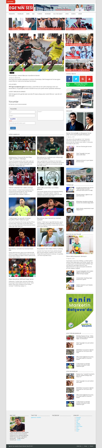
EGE (33, 14)
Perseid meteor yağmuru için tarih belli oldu (84, 195)
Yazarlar (78, 419)
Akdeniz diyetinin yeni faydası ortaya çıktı (84, 285)
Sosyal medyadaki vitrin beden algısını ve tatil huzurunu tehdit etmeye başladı (84, 272)
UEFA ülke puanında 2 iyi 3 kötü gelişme (47, 188)
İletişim (91, 446)
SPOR (66, 14)
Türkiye (78, 423)
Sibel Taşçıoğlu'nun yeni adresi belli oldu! (83, 154)
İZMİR (27, 14)
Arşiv (77, 431)
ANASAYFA (12, 14)
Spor (77, 428)
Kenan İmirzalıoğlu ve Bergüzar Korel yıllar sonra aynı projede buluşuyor (78, 134)
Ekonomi (78, 425)
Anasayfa (78, 417)
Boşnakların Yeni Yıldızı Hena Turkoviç (50, 249)
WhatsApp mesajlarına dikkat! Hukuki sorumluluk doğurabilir (85, 202)
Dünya (77, 429)
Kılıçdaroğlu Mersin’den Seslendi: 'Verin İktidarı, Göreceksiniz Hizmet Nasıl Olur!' (38, 1)
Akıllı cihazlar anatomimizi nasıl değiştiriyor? (85, 209)
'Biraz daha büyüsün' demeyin (76, 256)
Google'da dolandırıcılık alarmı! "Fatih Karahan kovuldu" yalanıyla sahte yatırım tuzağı (84, 189)
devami (19, 439)
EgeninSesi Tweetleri (36, 417)
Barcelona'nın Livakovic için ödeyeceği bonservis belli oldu (50, 158)
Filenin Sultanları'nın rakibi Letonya (21, 188)
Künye (85, 446)
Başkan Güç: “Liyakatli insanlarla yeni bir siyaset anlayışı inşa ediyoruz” (85, 375)
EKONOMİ (48, 14)
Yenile (10, 121)
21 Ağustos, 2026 (70, 137)
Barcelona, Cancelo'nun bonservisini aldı (21, 249)
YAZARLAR (20, 14)
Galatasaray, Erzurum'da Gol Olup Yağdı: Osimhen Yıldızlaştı (20, 158)
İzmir (77, 420)
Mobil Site (79, 446)
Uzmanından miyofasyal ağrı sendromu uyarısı (84, 278)
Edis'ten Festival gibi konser (84, 146)
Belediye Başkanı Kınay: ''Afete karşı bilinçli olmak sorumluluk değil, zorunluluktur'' (84, 337)
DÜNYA (73, 14)
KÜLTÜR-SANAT (58, 14)
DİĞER (80, 14)
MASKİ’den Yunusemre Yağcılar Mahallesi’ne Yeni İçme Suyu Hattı (85, 351)
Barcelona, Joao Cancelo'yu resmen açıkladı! (49, 219)
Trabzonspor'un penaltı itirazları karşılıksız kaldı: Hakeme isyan (20, 219)
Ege (77, 422)
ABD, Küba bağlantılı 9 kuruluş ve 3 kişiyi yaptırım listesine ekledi (84, 358)
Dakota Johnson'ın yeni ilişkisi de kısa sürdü (84, 161)
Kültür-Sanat (79, 426)
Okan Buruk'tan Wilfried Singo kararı (21, 279)
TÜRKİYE (39, 14)
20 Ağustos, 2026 (70, 258)
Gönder (13, 128)
